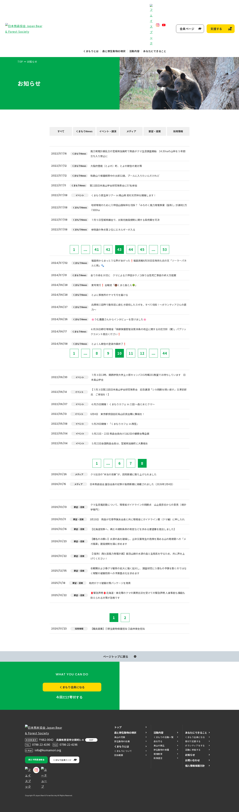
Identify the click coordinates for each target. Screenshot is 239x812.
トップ (118, 727)
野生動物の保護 (161, 749)
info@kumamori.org (48, 750)
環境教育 (158, 753)
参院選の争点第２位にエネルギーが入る (113, 229)
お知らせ (190, 755)
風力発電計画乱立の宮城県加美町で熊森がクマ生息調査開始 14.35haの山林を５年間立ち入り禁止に (137, 153)
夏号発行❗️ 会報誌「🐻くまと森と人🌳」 (114, 285)
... (85, 249)
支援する (216, 29)
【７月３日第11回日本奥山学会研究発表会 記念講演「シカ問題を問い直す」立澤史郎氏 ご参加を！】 (139, 392)
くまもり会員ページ (62, 759)
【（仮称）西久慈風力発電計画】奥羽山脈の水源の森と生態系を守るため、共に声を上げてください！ (137, 556)
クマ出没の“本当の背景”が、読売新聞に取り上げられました (123, 474)
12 (142, 353)
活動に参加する (193, 749)
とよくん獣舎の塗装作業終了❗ (108, 344)
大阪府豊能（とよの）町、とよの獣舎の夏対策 (116, 166)
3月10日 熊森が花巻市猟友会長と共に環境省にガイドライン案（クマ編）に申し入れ (137, 519)
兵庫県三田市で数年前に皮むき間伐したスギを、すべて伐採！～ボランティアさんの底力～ (138, 307)
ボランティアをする (195, 745)
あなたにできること (154, 51)
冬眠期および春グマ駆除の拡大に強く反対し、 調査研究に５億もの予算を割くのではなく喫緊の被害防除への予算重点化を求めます (138, 571)
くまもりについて (123, 750)
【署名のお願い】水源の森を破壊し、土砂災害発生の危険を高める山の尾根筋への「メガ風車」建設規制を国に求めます (138, 541)
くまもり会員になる (72, 687)
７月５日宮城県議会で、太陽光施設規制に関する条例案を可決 (125, 220)
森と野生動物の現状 (113, 51)
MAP (91, 739)
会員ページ (187, 29)
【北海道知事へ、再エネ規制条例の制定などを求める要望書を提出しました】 (133, 529)
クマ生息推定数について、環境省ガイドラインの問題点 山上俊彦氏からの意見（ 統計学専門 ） (138, 507)
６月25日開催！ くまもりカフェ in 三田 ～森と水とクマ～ (123, 404)
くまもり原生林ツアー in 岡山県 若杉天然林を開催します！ (123, 195)
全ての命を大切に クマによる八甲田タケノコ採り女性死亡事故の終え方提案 (133, 275)
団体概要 (118, 755)
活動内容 (134, 51)
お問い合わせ (192, 760)
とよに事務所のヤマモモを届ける (109, 295)
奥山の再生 (159, 745)
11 (131, 353)
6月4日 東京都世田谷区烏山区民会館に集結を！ (117, 414)
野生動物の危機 (122, 741)
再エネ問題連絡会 (36, 759)
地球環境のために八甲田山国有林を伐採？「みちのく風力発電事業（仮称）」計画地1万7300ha (139, 207)
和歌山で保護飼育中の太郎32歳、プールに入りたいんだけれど (124, 175)
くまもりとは (91, 51)
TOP (20, 61)
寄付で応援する (193, 741)
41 (96, 249)
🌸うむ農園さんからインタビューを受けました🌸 (118, 319)
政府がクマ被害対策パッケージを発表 (110, 583)
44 (131, 249)
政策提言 (158, 758)
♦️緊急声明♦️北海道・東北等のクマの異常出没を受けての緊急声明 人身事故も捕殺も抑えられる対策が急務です (137, 595)
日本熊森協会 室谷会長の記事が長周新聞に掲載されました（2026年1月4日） (132, 484)
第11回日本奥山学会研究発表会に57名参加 (113, 185)
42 (108, 249)
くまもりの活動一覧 (163, 737)
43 (119, 249)
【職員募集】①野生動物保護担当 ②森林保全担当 (117, 628)
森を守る (158, 741)
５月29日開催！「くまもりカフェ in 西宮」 (115, 424)
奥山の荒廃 (119, 737)
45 (142, 249)
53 (165, 249)
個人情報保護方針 (195, 765)
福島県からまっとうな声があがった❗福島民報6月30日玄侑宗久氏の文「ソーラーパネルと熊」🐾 (139, 263)
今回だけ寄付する (69, 697)
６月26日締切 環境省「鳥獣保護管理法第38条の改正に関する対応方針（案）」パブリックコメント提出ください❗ (138, 331)
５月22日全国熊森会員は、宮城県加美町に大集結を (119, 443)
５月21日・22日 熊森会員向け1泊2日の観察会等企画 (120, 433)
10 (119, 353)
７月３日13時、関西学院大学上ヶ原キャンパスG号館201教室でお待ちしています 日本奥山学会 (138, 377)
